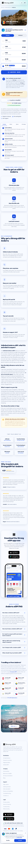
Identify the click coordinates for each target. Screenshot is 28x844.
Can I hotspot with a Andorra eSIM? (11, 647)
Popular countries (7, 760)
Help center (6, 784)
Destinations (8, 7)
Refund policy (6, 808)
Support (5, 782)
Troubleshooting (7, 793)
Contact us (5, 795)
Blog (4, 778)
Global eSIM (6, 764)
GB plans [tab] (8, 35)
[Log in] (21, 3)
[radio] (14, 41)
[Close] (25, 833)
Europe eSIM (13, 671)
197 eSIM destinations (12, 697)
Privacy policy (6, 802)
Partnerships (6, 771)
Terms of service (7, 804)
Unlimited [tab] (20, 35)
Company (5, 768)
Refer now (13, 726)
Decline (8, 840)
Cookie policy (6, 806)
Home (2, 7)
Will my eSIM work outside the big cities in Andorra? (11, 641)
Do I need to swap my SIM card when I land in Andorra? (12, 635)
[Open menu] (25, 3)
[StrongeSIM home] (7, 3)
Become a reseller (7, 773)
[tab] (4, 124)
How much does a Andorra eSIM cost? (12, 628)
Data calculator (6, 789)
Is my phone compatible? (15, 100)
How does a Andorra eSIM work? (10, 612)
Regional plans (6, 762)
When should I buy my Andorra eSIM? (12, 653)
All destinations (6, 758)
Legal (4, 799)
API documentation (7, 775)
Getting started (6, 786)
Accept (20, 840)
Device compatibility (8, 791)
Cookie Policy (19, 837)
